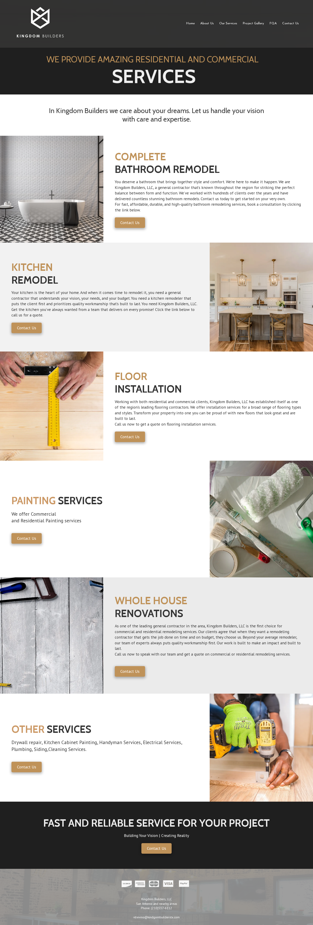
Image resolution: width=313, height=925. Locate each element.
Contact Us (130, 222)
